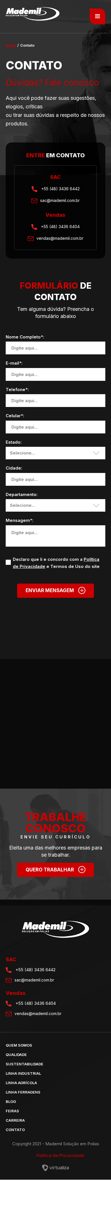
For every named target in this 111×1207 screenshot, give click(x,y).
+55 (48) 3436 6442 (60, 188)
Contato (15, 1129)
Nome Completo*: (25, 337)
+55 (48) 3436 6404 (60, 226)
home (11, 45)
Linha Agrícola (21, 1082)
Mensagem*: (19, 520)
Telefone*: (17, 389)
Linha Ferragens (23, 1092)
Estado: (14, 442)
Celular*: (15, 415)
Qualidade (16, 1054)
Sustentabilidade (24, 1064)
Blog (11, 1101)
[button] (55, 453)
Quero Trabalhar (55, 869)
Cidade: (14, 468)
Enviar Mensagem (55, 589)
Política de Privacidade (60, 1155)
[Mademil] (32, 15)
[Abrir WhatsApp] (96, 1192)
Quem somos (19, 1045)
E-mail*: (14, 363)
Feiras (12, 1111)
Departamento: (22, 494)
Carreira (15, 1120)
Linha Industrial (23, 1073)
